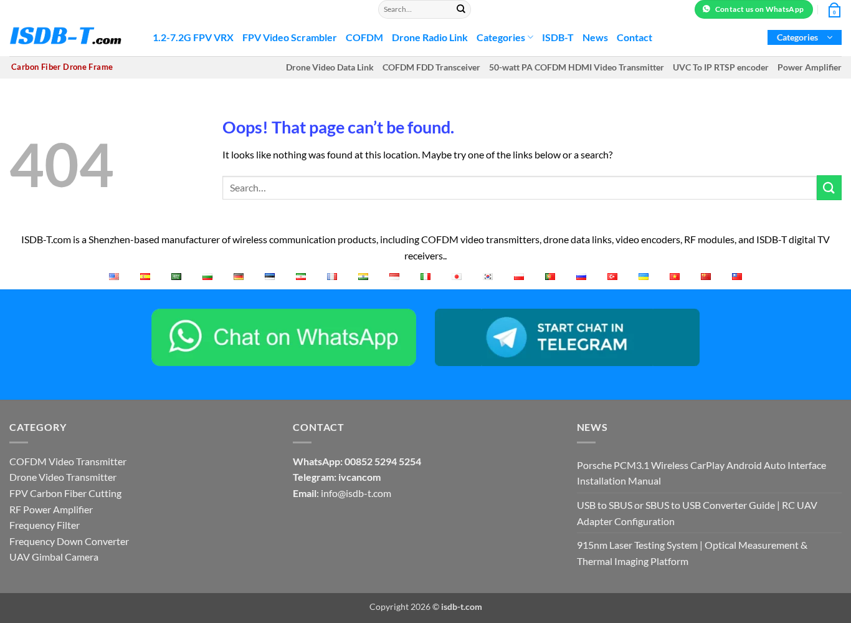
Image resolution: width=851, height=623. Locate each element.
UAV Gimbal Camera (53, 557)
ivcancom (359, 477)
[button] (805, 37)
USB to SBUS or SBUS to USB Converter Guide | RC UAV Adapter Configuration (697, 513)
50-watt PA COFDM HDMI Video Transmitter (576, 67)
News (595, 37)
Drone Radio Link (430, 37)
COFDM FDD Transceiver (431, 67)
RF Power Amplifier (51, 509)
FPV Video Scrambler (289, 37)
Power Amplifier (809, 67)
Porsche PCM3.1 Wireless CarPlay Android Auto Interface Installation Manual (701, 473)
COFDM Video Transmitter (67, 461)
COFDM (364, 37)
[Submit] (461, 9)
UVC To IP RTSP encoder (721, 67)
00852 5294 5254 (383, 461)
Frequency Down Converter (69, 541)
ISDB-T (558, 37)
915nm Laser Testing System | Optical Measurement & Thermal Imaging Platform (692, 553)
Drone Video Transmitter (62, 477)
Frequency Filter (44, 525)
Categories (501, 37)
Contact (634, 37)
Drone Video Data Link (330, 67)
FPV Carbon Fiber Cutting (65, 493)
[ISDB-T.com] (71, 37)
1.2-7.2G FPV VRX (193, 37)
